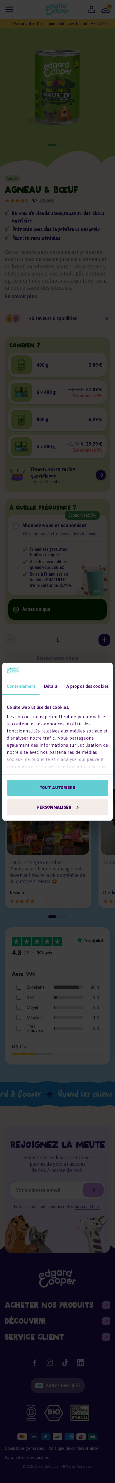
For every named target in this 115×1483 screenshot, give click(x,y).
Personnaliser (54, 807)
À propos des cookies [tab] (87, 686)
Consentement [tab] (21, 686)
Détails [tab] (51, 686)
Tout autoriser (57, 787)
